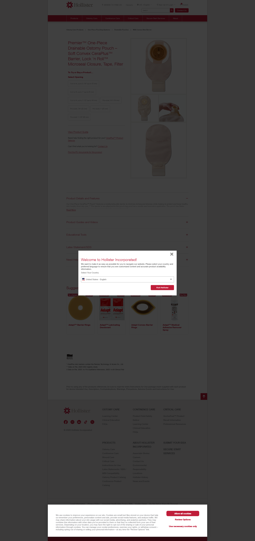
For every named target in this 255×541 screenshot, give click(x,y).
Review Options (183, 519)
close (171, 254)
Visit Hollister (162, 287)
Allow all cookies (182, 513)
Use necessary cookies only (183, 526)
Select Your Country (90, 272)
